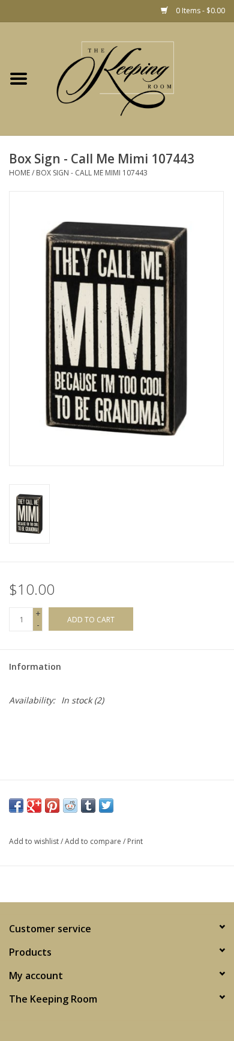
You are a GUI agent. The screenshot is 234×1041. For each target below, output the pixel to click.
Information (35, 666)
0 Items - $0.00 (199, 10)
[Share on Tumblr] (88, 805)
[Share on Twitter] (106, 805)
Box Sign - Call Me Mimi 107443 (92, 173)
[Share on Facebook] (16, 805)
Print (135, 841)
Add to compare (94, 841)
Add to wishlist (34, 841)
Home (19, 173)
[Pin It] (52, 805)
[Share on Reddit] (70, 805)
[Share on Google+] (34, 805)
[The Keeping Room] (135, 78)
